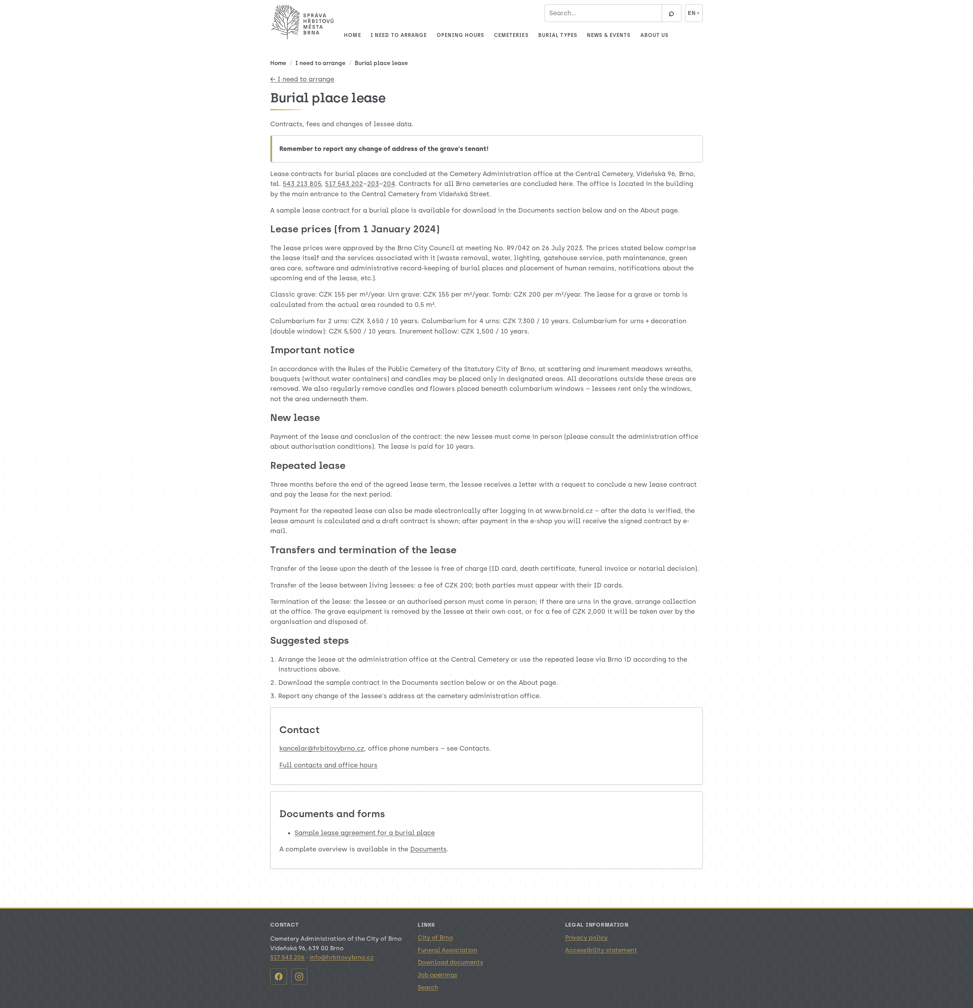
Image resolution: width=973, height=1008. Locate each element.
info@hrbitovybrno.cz (341, 957)
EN (693, 13)
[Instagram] (299, 976)
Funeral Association (447, 950)
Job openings (437, 974)
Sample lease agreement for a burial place (365, 833)
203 (373, 183)
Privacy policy (586, 937)
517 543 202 (344, 183)
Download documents (450, 962)
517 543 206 (287, 957)
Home (352, 35)
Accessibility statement (601, 950)
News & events (609, 35)
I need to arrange (399, 35)
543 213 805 (302, 183)
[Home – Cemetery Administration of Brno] (302, 22)
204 (389, 183)
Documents (428, 849)
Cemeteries (511, 35)
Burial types (557, 35)
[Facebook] (278, 976)
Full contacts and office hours (328, 765)
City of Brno (435, 937)
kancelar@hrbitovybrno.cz (321, 748)
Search (428, 987)
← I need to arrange (302, 79)
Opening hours (461, 35)
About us (654, 35)
